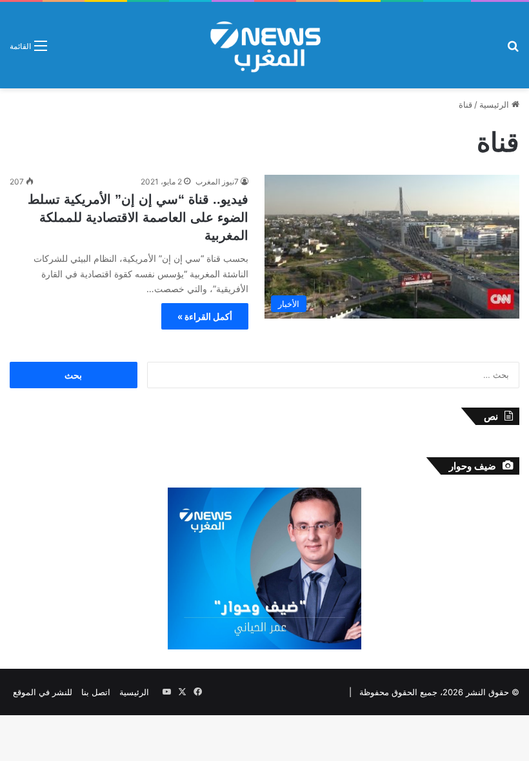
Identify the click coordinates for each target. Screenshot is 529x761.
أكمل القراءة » (204, 316)
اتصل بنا (95, 692)
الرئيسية (495, 104)
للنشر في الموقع (42, 692)
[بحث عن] (512, 49)
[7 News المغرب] (264, 45)
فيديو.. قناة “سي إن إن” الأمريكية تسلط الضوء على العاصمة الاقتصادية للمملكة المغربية (138, 217)
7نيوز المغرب (217, 181)
